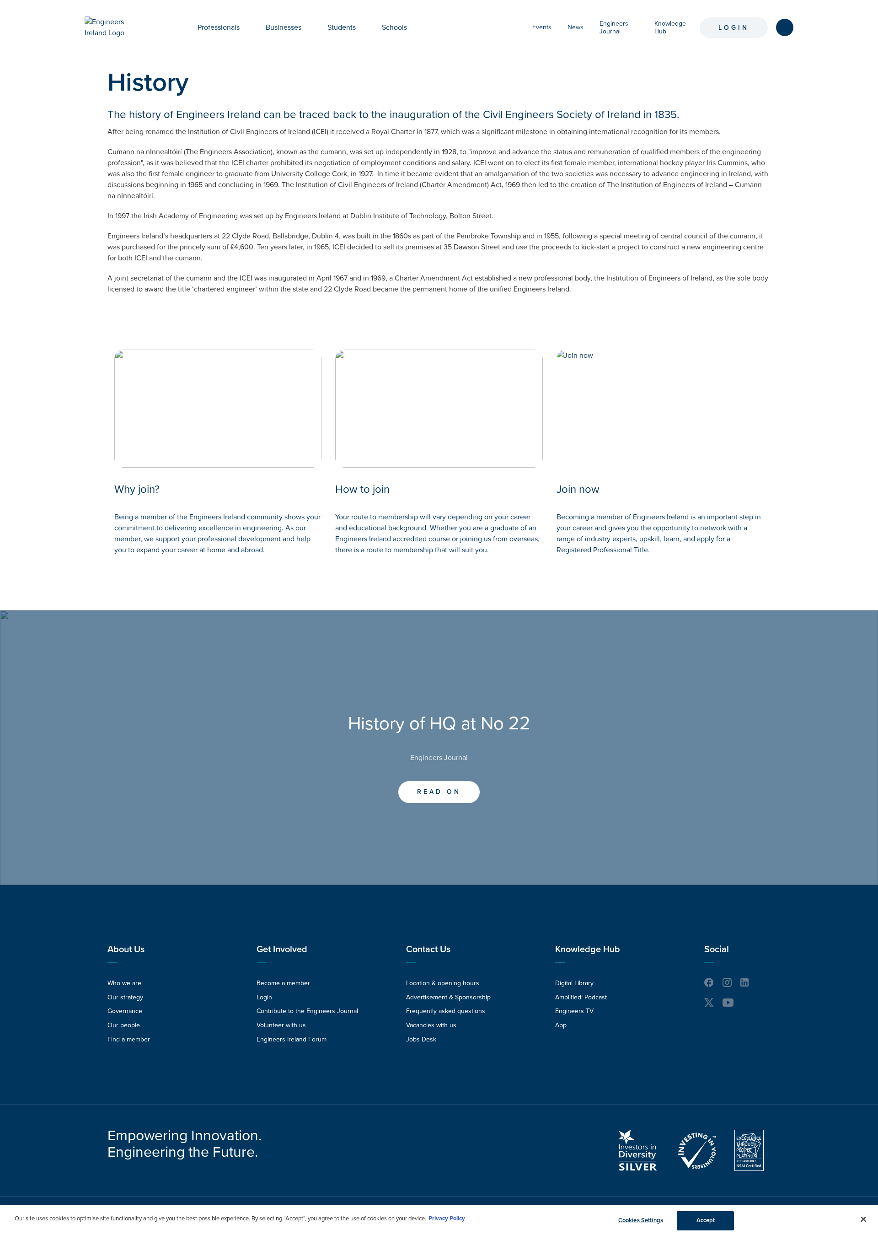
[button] (246, 27)
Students (341, 27)
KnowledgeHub (670, 27)
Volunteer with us (281, 1025)
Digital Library (574, 983)
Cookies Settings (640, 1220)
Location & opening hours (442, 983)
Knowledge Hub (587, 949)
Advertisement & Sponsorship (448, 997)
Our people (123, 1025)
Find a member (128, 1039)
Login (733, 28)
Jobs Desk (421, 1039)
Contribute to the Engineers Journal (307, 1011)
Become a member (283, 983)
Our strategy (125, 997)
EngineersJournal (614, 27)
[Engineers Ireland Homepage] (115, 27)
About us (126, 949)
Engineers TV (574, 1011)
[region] (439, 1220)
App (561, 1025)
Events (541, 27)
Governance (124, 1011)
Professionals (219, 27)
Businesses (283, 27)
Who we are (124, 983)
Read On (439, 792)
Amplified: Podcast (581, 997)
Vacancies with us (431, 1025)
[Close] (863, 1219)
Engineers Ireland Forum (292, 1039)
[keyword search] (784, 27)
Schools (394, 27)
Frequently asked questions (445, 1011)
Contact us (428, 949)
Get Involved (282, 949)
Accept (705, 1220)
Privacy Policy (446, 1218)
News (575, 27)
